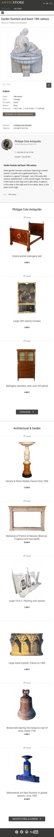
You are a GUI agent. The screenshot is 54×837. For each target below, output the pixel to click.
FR (44, 3)
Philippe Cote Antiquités (28, 141)
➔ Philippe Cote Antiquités (22, 125)
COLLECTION (26, 157)
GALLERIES (18, 8)
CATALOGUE (5, 8)
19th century (12, 194)
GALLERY (17, 157)
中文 (51, 3)
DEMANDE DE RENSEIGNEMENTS (19, 114)
